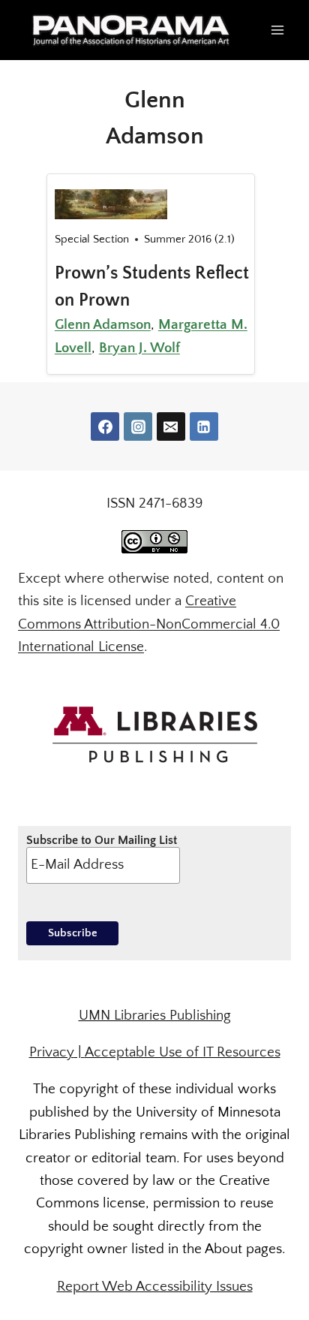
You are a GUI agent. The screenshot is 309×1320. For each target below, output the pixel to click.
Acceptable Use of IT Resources (182, 1052)
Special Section (92, 239)
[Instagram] (138, 426)
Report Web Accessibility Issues (155, 1286)
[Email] (171, 426)
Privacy (51, 1052)
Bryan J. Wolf (139, 348)
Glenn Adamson (103, 325)
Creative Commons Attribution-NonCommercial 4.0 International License (149, 624)
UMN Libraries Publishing (155, 1015)
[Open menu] (277, 29)
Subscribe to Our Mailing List (101, 840)
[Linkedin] (204, 426)
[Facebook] (105, 426)
